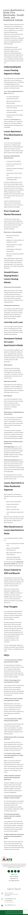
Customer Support (14, 880)
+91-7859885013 (8, 900)
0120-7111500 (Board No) (10, 898)
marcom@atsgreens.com (10, 905)
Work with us (14, 878)
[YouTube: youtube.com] (18, 871)
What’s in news (14, 876)
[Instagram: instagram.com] (15, 871)
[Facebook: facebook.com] (12, 871)
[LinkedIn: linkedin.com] (9, 871)
